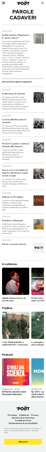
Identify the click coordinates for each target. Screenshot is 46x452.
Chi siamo (12, 415)
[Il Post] (23, 3)
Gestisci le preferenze (23, 417)
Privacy (35, 415)
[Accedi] (42, 3)
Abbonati (23, 441)
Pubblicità (24, 415)
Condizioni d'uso (23, 420)
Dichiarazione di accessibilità (23, 423)
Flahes (7, 308)
